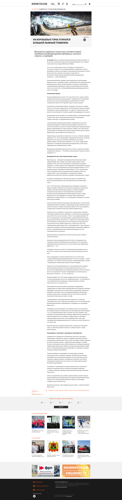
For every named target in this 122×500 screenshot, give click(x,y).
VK (84, 40)
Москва (61, 390)
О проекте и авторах (40, 489)
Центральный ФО (83, 390)
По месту (67, 4)
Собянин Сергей (68, 390)
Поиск (73, 4)
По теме (63, 4)
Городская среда (53, 390)
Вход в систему (69, 496)
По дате (59, 4)
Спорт (76, 390)
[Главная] (39, 3)
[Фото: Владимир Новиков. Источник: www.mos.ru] (61, 23)
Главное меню (89, 4)
